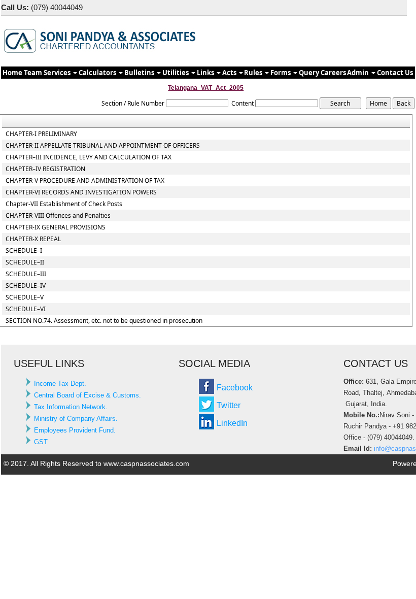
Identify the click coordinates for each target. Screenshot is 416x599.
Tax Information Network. (71, 407)
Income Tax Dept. (60, 383)
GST (41, 442)
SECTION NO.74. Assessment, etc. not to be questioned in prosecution (104, 321)
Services (58, 72)
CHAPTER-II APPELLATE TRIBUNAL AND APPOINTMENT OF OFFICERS (103, 146)
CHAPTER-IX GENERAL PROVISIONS (56, 227)
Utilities (176, 72)
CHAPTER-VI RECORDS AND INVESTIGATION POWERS (81, 192)
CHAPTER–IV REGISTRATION (45, 169)
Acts (230, 72)
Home (12, 72)
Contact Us (395, 72)
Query (309, 72)
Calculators (98, 72)
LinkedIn (232, 423)
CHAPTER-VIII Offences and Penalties (58, 216)
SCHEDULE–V (25, 297)
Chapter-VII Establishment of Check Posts (64, 204)
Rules (254, 72)
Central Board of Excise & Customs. (87, 395)
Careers (333, 72)
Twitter (228, 405)
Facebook (235, 387)
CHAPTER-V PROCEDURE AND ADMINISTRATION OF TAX (85, 181)
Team (33, 72)
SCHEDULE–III (26, 274)
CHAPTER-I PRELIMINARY (41, 134)
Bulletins (140, 72)
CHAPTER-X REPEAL (33, 239)
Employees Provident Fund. (75, 430)
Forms (281, 72)
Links (206, 72)
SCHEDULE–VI (26, 309)
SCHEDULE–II (25, 262)
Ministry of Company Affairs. (76, 418)
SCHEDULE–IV (26, 286)
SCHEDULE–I (24, 251)
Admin (358, 72)
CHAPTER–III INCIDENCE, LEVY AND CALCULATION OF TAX (88, 157)
